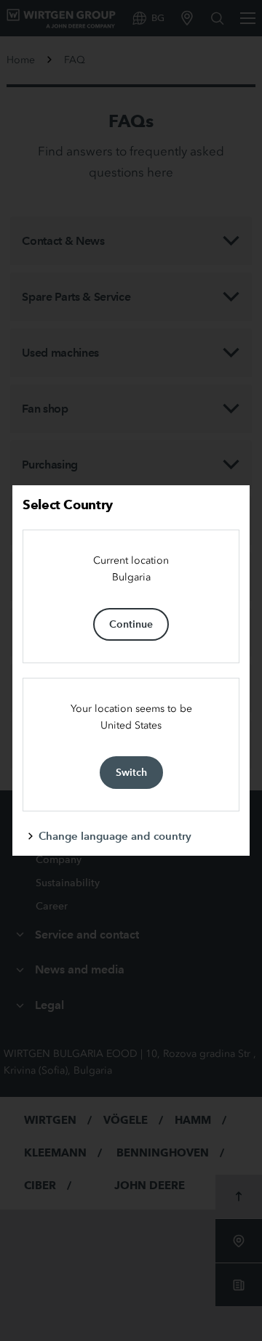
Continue (131, 624)
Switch (131, 772)
